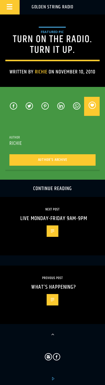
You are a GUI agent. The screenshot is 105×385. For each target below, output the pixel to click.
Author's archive (52, 160)
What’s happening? (53, 287)
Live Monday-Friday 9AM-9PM (53, 218)
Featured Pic (52, 31)
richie (41, 72)
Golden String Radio (52, 7)
